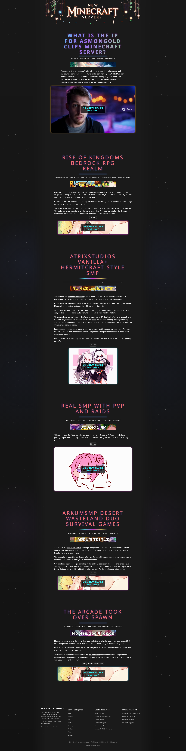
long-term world (105, 282)
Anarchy (70, 726)
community (106, 82)
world (94, 320)
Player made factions (92, 177)
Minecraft (100, 58)
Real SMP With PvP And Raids (93, 408)
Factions (71, 729)
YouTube (56, 727)
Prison (70, 732)
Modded (70, 735)
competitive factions (93, 420)
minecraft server (110, 58)
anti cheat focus (70, 420)
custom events (106, 420)
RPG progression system (108, 177)
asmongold (74, 58)
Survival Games (102, 533)
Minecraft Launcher (128, 716)
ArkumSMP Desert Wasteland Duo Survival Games (92, 518)
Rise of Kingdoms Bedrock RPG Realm (93, 163)
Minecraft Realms (128, 720)
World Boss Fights (116, 626)
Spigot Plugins (99, 720)
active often (63, 214)
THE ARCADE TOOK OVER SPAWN (93, 614)
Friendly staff (94, 282)
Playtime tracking (117, 282)
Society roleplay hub (124, 177)
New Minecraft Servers (52, 708)
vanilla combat (113, 533)
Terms (98, 745)
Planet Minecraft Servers (103, 716)
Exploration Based (82, 282)
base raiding (81, 420)
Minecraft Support (128, 723)
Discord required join (62, 177)
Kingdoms (64, 192)
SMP (69, 713)
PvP (69, 720)
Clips (93, 58)
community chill (68, 626)
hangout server (80, 626)
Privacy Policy (90, 745)
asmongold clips (85, 58)
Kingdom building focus (77, 177)
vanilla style (116, 420)
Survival (70, 716)
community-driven (69, 282)
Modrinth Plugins (100, 723)
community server (74, 548)
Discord (93, 217)
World (112, 74)
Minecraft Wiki (99, 713)
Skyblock (71, 723)
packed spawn (91, 626)
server (95, 303)
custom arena (72, 533)
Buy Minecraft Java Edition (131, 713)
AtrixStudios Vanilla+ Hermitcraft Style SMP (93, 264)
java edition (92, 533)
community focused (76, 297)
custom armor (94, 655)
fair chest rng (83, 533)
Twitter (49, 727)
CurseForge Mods (101, 726)
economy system (87, 202)
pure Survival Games (90, 557)
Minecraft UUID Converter (103, 729)
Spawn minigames (103, 626)
